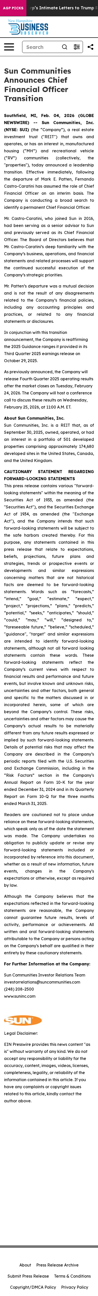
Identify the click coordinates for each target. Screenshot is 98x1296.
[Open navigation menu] (9, 47)
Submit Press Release (28, 1276)
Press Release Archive (57, 1265)
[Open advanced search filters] (77, 47)
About (25, 1265)
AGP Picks (13, 8)
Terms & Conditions (72, 1276)
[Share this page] (90, 47)
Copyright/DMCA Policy (33, 1287)
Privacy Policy (74, 1287)
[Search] (65, 47)
